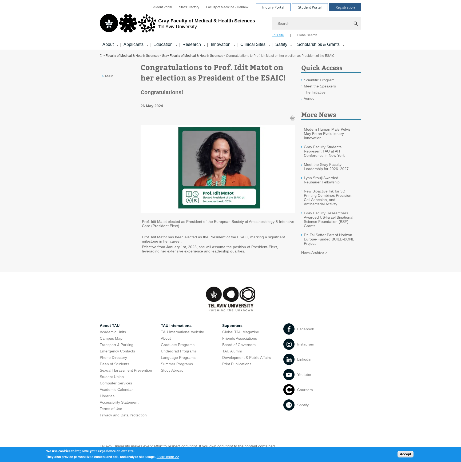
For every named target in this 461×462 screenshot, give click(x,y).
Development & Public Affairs (246, 357)
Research (191, 44)
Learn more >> (168, 457)
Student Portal (162, 7)
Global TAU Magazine (240, 332)
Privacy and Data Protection (123, 415)
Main (109, 76)
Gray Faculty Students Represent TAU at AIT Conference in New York (324, 151)
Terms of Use (111, 409)
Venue (309, 98)
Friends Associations (239, 338)
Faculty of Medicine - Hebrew (227, 7)
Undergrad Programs (179, 351)
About (108, 44)
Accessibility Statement (119, 402)
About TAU (110, 325)
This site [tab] (278, 35)
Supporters (232, 325)
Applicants (134, 44)
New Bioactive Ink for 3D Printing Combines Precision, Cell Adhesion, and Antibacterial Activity (328, 197)
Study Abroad (172, 370)
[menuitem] (162, 7)
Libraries (107, 396)
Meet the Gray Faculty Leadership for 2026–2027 (326, 166)
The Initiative (314, 92)
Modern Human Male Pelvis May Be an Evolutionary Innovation (327, 133)
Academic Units (113, 332)
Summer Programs (177, 364)
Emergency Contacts (117, 351)
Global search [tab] (307, 35)
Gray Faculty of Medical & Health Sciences (192, 56)
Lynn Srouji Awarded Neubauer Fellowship (322, 180)
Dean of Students (114, 364)
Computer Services (116, 383)
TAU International (177, 325)
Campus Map (111, 338)
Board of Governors (239, 345)
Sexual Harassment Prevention (126, 370)
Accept (405, 454)
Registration (345, 7)
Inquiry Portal (273, 7)
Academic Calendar (116, 389)
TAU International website (182, 332)
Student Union (112, 377)
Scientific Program (319, 80)
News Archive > (314, 252)
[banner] (230, 25)
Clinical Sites (252, 44)
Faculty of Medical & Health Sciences (132, 56)
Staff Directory (189, 7)
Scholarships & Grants (318, 44)
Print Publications (236, 364)
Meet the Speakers (320, 86)
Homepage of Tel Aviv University (101, 55)
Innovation (220, 44)
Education (163, 44)
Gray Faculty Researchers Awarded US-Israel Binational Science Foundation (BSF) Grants (328, 219)
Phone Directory (113, 357)
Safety (281, 44)
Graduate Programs (177, 345)
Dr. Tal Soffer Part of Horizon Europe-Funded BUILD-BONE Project (329, 239)
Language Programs (178, 357)
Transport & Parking (116, 345)
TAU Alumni (232, 351)
